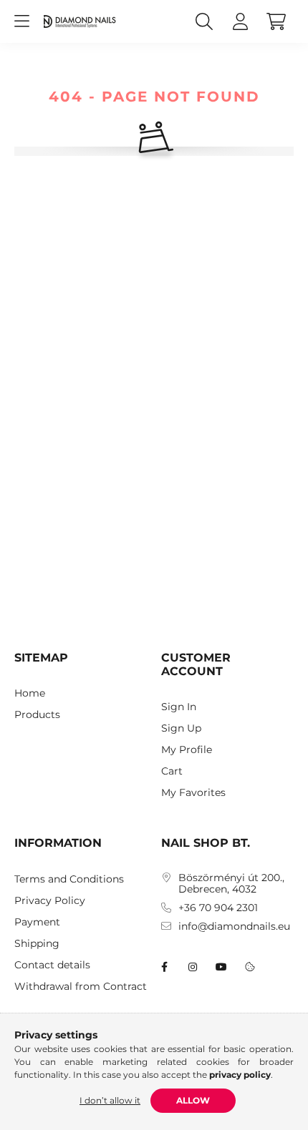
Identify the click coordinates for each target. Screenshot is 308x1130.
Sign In (178, 707)
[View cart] (275, 21)
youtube (221, 967)
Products (37, 715)
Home (29, 693)
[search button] (204, 21)
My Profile (186, 750)
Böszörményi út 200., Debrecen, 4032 (231, 884)
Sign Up (181, 728)
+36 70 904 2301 (218, 908)
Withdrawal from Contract (80, 987)
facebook (164, 967)
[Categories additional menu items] (21, 21)
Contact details (52, 965)
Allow (193, 1100)
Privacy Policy (49, 901)
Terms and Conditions (69, 879)
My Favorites (193, 793)
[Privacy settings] (250, 967)
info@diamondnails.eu (234, 926)
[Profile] (240, 21)
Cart (172, 771)
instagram (192, 967)
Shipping (36, 944)
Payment (37, 922)
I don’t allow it (110, 1100)
